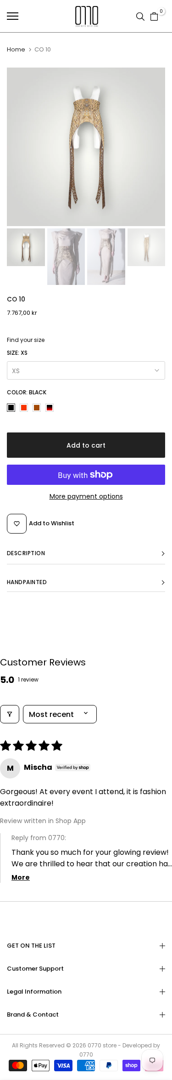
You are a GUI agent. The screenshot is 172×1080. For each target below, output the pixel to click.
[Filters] (9, 714)
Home (16, 49)
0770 (94, 1045)
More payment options (86, 496)
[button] (86, 553)
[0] (154, 16)
